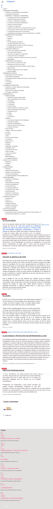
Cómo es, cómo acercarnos (10, 468)
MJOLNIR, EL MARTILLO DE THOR (14, 257)
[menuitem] (5, 8)
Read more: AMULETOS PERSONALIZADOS (12, 394)
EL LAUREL (7, 296)
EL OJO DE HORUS (9, 220)
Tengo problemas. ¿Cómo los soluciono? (14, 450)
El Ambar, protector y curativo (10, 438)
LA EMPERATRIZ (6, 488)
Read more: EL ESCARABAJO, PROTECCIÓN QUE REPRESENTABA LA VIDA (19, 363)
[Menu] (2, 2)
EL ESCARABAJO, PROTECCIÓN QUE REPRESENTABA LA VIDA (25, 336)
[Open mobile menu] (1, 5)
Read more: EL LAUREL (8, 327)
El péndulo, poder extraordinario (11, 479)
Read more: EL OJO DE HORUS (9, 248)
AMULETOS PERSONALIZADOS (13, 370)
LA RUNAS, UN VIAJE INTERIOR (12, 498)
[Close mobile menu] (1, 7)
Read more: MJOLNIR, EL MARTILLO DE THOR (12, 289)
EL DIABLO (4, 459)
